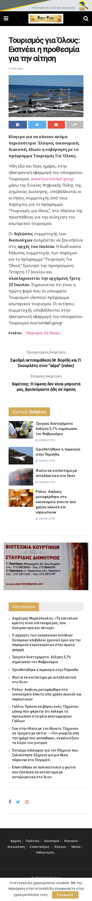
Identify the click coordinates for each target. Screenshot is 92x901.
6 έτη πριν (16, 68)
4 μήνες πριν (46, 440)
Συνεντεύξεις (40, 847)
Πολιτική (32, 841)
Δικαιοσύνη (16, 847)
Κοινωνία (71, 841)
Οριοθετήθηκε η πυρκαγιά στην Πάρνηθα (45, 670)
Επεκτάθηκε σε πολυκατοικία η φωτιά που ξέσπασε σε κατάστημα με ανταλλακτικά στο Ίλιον (44, 772)
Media (75, 847)
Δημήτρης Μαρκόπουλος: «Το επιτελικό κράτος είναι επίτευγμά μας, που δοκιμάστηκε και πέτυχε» (45, 623)
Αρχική (15, 841)
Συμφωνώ (65, 895)
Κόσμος (60, 847)
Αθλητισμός (45, 852)
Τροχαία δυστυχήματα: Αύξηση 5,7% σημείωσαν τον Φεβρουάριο (56, 428)
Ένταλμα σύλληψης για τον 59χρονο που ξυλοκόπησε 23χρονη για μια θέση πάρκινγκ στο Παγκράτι (45, 755)
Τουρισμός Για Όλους (43, 333)
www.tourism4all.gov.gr (52, 179)
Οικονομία (51, 841)
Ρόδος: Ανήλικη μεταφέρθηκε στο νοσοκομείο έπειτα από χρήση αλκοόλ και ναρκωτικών (56, 501)
